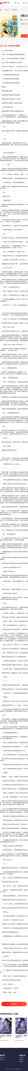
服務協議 (21, 1059)
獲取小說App (3, 1057)
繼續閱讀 (14, 1004)
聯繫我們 (2, 1059)
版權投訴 (21, 1061)
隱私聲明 (21, 1057)
